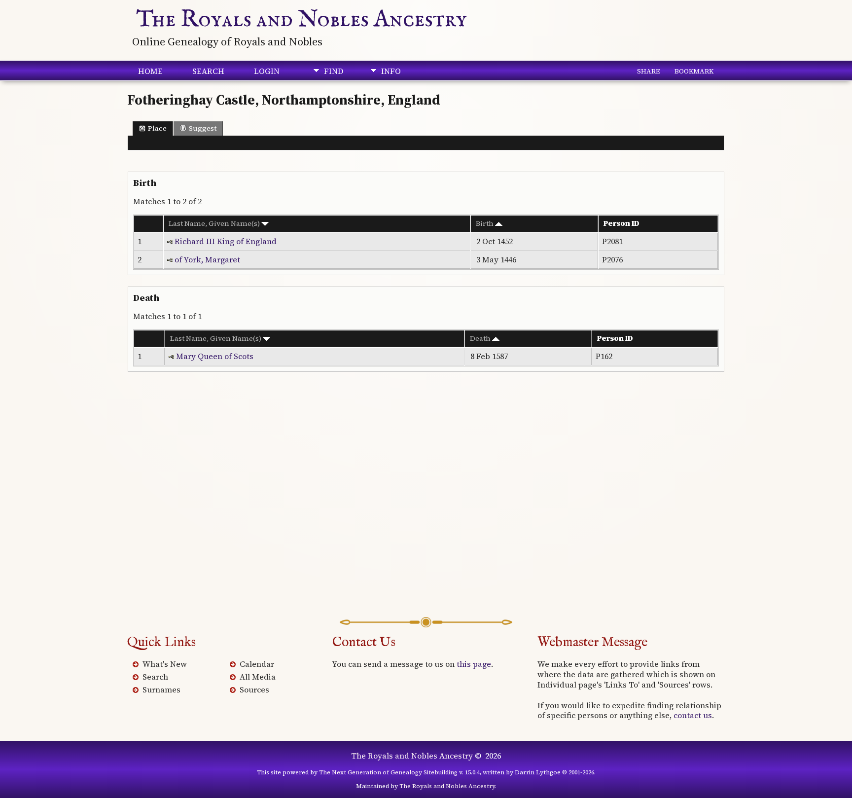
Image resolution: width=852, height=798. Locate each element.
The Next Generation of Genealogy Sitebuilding (388, 772)
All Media (258, 676)
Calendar (257, 663)
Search (208, 71)
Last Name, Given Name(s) (215, 223)
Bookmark (693, 71)
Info (391, 71)
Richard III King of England (226, 241)
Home (150, 71)
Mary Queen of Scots (214, 356)
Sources (254, 689)
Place (157, 128)
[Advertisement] (426, 499)
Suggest (202, 128)
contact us (693, 715)
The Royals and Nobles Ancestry (301, 20)
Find (333, 71)
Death (481, 338)
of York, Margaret (207, 259)
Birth (485, 223)
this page (474, 663)
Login (267, 71)
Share (648, 71)
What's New (164, 663)
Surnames (161, 689)
